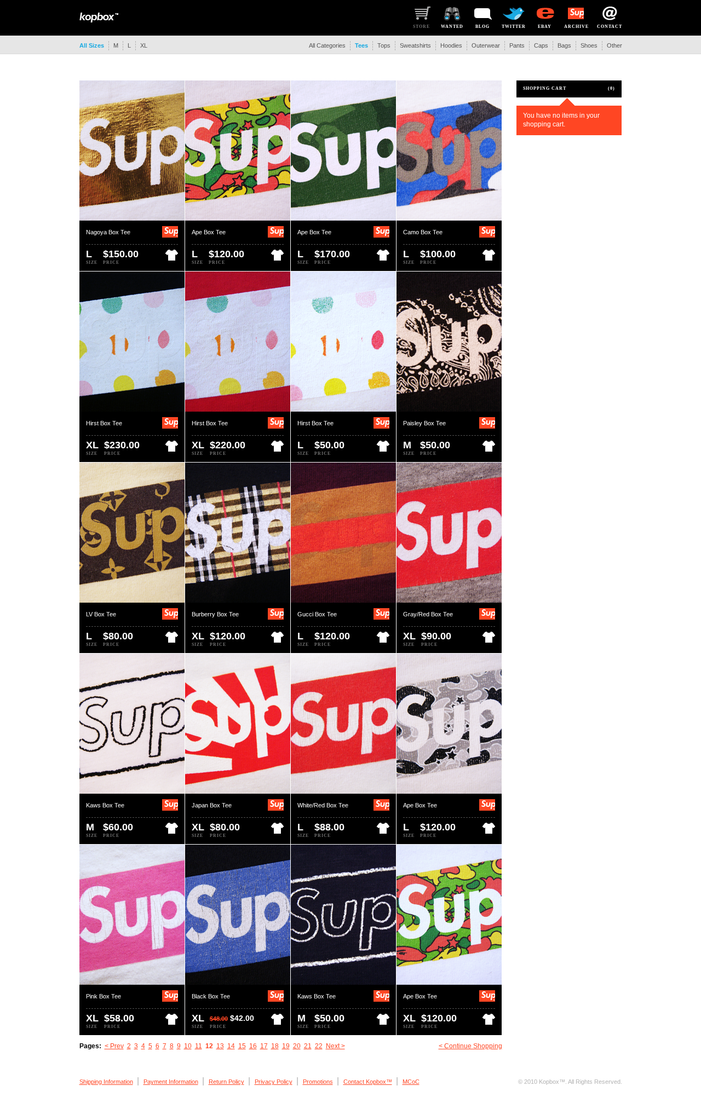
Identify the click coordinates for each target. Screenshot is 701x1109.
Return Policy (226, 1081)
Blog (482, 26)
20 (297, 1046)
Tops (383, 45)
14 (231, 1046)
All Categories (327, 45)
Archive (576, 26)
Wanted (452, 26)
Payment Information (170, 1081)
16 (253, 1046)
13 (220, 1046)
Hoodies (451, 45)
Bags (564, 45)
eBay (544, 26)
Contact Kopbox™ (367, 1081)
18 (275, 1046)
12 (209, 1046)
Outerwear (486, 45)
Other (614, 45)
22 (319, 1046)
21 (308, 1046)
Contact (609, 26)
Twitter (514, 26)
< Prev (114, 1046)
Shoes (589, 45)
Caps (541, 45)
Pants (517, 45)
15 (242, 1046)
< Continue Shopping (470, 1046)
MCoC (411, 1081)
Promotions (318, 1081)
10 (188, 1046)
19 (286, 1046)
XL (143, 45)
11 (198, 1046)
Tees (361, 45)
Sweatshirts (415, 45)
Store (421, 26)
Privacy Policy (273, 1081)
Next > (335, 1046)
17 (264, 1046)
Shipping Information (106, 1081)
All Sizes (91, 45)
